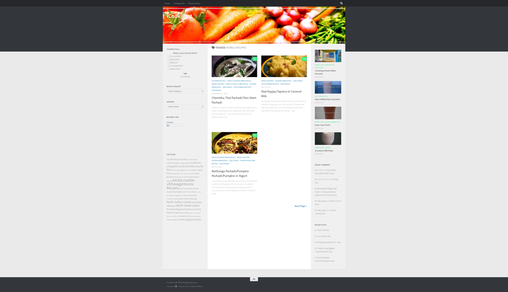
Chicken (184, 159)
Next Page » (301, 206)
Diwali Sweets (175, 170)
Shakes (327, 148)
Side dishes (227, 87)
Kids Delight (177, 192)
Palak (193, 209)
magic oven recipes (180, 195)
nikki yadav (321, 201)
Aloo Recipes (175, 159)
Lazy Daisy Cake (323, 236)
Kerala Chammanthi (181, 177)
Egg (181, 170)
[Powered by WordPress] (176, 286)
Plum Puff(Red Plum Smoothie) (327, 99)
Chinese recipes (184, 163)
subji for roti (175, 216)
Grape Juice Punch (322, 125)
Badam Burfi (175, 69)
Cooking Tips (179, 3)
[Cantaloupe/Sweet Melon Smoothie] (328, 56)
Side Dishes (298, 81)
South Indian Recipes (242, 87)
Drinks (317, 65)
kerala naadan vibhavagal (181, 182)
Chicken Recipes (173, 163)
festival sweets (197, 170)
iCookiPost (179, 15)
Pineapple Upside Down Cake (329, 242)
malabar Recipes (192, 195)
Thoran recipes (172, 220)
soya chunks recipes (195, 213)
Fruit (169, 173)
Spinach (169, 216)
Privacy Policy (194, 3)
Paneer (198, 209)
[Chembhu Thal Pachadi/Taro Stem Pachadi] (234, 66)
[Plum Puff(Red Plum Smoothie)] (328, 87)
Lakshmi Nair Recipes (332, 122)
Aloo (168, 159)
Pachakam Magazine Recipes (179, 209)
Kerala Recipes (218, 84)
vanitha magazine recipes (189, 219)
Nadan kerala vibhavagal (187, 198)
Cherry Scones (323, 230)
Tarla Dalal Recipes (195, 216)
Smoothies (319, 68)
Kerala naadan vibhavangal (239, 81)
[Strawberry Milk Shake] (328, 138)
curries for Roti (186, 166)
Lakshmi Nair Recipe (189, 192)
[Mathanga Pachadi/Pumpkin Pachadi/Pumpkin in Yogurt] (234, 143)
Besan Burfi (174, 59)
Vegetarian (216, 90)
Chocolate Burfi (176, 66)
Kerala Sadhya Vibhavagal (237, 84)
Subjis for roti (185, 216)
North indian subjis (187, 205)
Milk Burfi (173, 62)
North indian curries (179, 202)
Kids (322, 65)
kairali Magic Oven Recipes (186, 173)
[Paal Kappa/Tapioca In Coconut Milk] (284, 66)
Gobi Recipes (175, 173)
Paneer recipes (173, 212)
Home (167, 3)
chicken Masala (192, 159)
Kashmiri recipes (219, 81)
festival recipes (187, 170)
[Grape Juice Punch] (328, 113)
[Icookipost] (175, 126)
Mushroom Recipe (172, 199)
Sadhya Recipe (184, 213)
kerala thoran (183, 189)
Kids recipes (329, 65)
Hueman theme (196, 286)
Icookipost (170, 122)
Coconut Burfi (176, 56)
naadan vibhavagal (284, 81)
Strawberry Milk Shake (324, 150)
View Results (185, 76)
